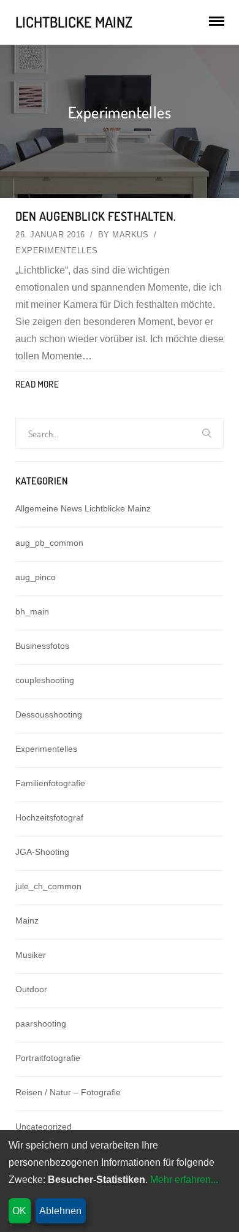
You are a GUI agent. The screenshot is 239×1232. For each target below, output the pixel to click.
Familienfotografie (50, 783)
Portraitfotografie (47, 1058)
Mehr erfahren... (184, 1179)
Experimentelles (56, 250)
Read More (37, 384)
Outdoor (31, 989)
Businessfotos (42, 646)
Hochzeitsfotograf (49, 817)
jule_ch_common (48, 886)
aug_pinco (35, 577)
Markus (130, 234)
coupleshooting (44, 680)
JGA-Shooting (42, 852)
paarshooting (40, 1023)
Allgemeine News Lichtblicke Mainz (83, 508)
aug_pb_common (49, 543)
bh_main (32, 611)
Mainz (27, 920)
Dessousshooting (48, 714)
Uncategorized (43, 1126)
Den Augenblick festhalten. (95, 216)
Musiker (30, 955)
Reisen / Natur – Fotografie (68, 1092)
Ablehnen (60, 1211)
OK (19, 1211)
